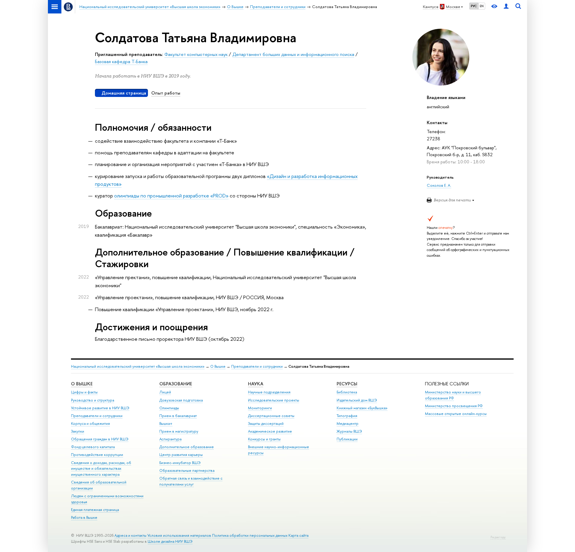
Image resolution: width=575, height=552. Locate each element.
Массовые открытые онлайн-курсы (456, 413)
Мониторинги (260, 407)
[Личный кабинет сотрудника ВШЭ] (506, 6)
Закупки (77, 431)
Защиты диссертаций (266, 423)
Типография (347, 415)
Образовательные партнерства (186, 470)
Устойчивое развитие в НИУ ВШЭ (100, 407)
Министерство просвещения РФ (454, 405)
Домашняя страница (124, 93)
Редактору (498, 537)
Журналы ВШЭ (349, 431)
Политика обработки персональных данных (250, 535)
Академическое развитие (270, 431)
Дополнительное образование (186, 446)
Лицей (165, 392)
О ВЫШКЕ (82, 384)
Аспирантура (170, 439)
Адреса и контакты (130, 535)
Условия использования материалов (179, 535)
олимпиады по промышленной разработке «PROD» (171, 195)
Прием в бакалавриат (178, 415)
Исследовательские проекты (273, 400)
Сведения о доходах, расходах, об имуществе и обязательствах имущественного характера (101, 468)
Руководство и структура (92, 400)
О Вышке (218, 366)
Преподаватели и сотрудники (257, 366)
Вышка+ (165, 423)
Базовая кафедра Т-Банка (121, 61)
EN (482, 6)
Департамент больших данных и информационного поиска (293, 54)
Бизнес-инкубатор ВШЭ (180, 462)
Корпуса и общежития (90, 423)
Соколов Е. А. (439, 185)
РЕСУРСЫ (347, 384)
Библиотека (347, 392)
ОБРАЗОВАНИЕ (175, 384)
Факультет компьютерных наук (196, 54)
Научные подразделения (269, 392)
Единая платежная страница (95, 509)
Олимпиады (169, 407)
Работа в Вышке (84, 517)
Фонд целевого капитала (93, 446)
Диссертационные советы (271, 415)
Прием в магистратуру (178, 431)
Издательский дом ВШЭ (357, 400)
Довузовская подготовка (181, 400)
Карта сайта (298, 535)
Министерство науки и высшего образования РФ (453, 395)
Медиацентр (347, 423)
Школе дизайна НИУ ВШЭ (170, 541)
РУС (474, 6)
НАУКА (255, 384)
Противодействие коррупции (97, 454)
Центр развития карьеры (181, 454)
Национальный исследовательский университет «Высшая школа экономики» (138, 366)
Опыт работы (165, 93)
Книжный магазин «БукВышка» (362, 407)
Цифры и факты (84, 392)
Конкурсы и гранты (264, 439)
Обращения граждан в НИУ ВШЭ (99, 439)
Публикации (347, 439)
